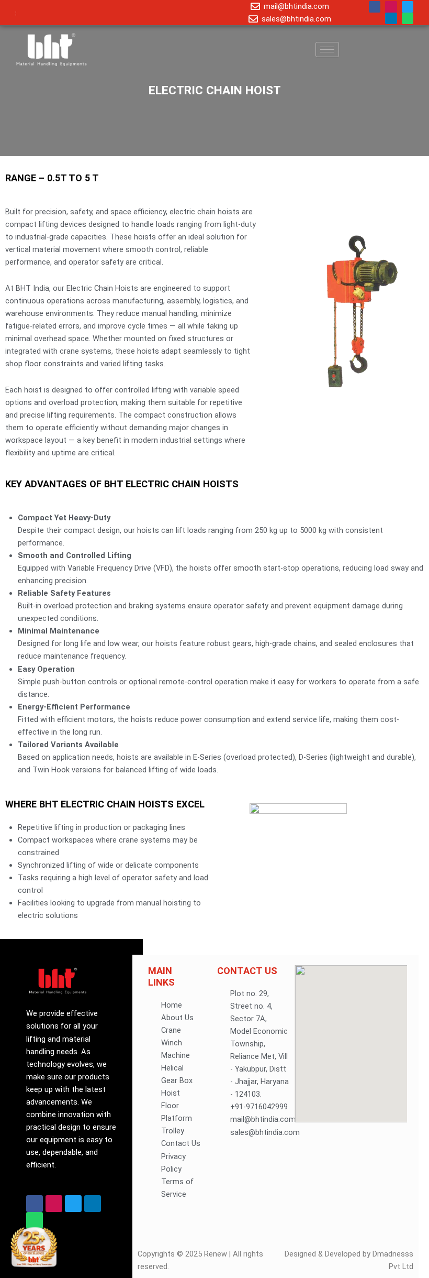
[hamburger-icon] (327, 49)
